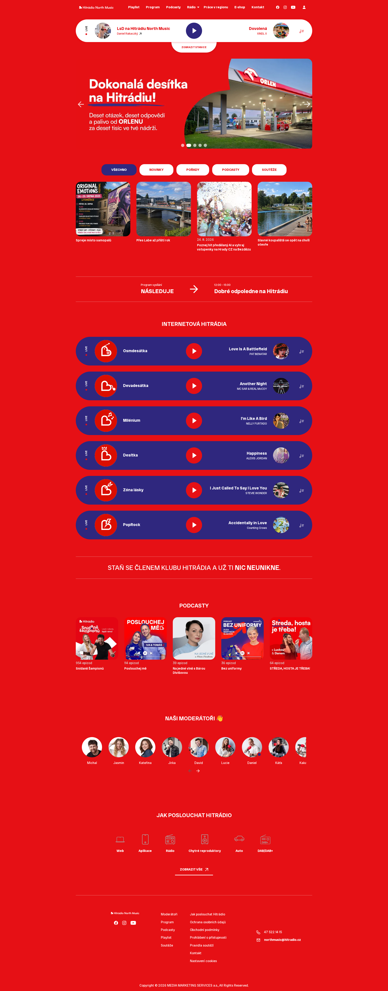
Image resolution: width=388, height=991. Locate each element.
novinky (156, 170)
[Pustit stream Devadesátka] (194, 386)
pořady (192, 170)
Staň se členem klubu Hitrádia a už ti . (194, 567)
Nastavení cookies (203, 961)
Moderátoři (169, 914)
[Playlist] (301, 30)
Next (307, 104)
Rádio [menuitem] (191, 7)
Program (167, 922)
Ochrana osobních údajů (208, 922)
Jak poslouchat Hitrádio (207, 914)
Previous (81, 104)
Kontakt (195, 953)
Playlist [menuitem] (133, 7)
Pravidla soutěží (202, 945)
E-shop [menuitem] (239, 7)
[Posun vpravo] (198, 771)
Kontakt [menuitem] (258, 7)
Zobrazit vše (191, 869)
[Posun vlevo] (190, 771)
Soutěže (269, 170)
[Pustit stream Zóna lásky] (194, 490)
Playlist (166, 937)
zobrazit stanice (194, 47)
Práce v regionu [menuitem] (216, 7)
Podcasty (168, 930)
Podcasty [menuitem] (173, 7)
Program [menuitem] (153, 7)
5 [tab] (206, 146)
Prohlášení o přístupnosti (208, 937)
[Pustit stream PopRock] (194, 525)
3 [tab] (194, 146)
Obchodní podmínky (204, 930)
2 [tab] (188, 146)
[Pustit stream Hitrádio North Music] (194, 31)
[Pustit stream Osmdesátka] (194, 351)
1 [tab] (183, 146)
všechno (119, 170)
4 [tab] (200, 146)
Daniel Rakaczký (127, 33)
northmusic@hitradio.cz (282, 940)
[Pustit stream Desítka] (194, 455)
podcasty (230, 170)
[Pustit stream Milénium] (194, 421)
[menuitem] (277, 7)
